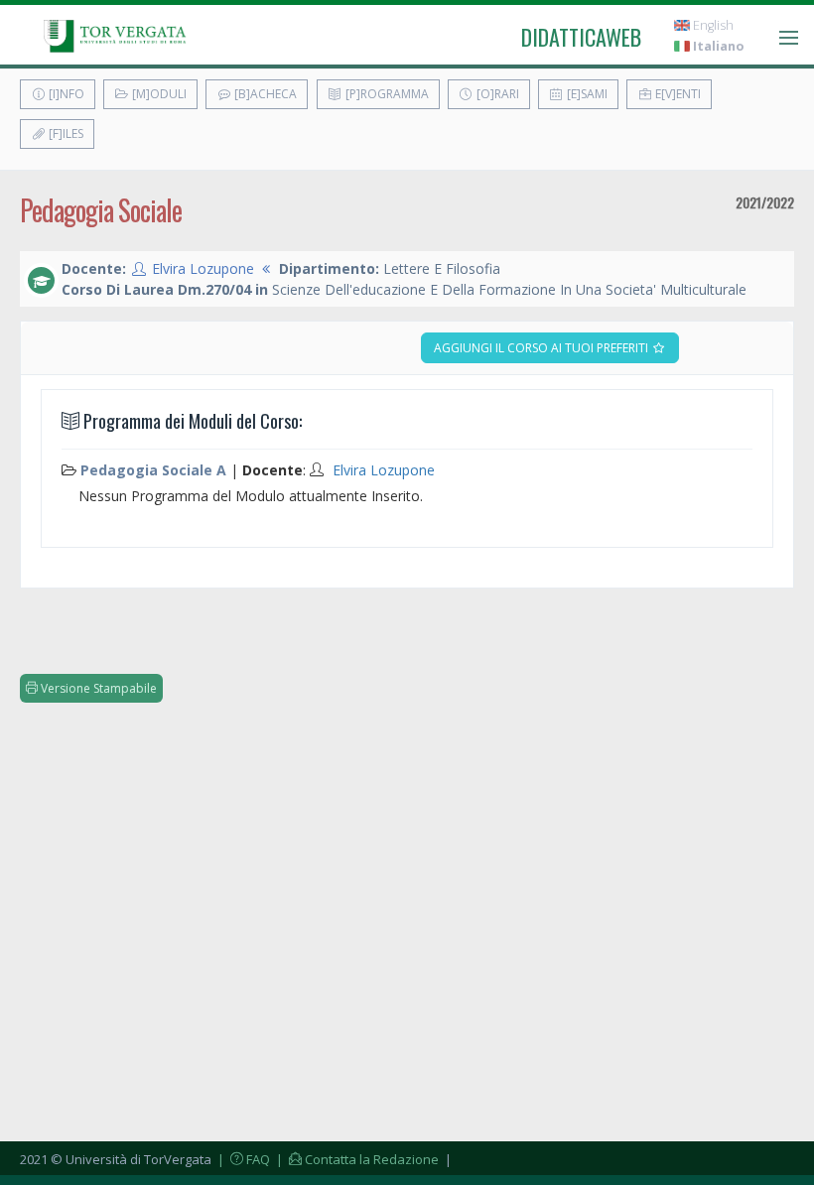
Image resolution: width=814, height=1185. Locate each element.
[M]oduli (158, 93)
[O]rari (496, 93)
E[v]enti (676, 93)
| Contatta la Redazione (356, 1159)
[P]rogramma (385, 93)
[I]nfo (65, 93)
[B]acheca (264, 93)
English (712, 25)
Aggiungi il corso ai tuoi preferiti (542, 347)
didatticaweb (581, 37)
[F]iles (64, 133)
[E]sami (586, 93)
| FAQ (242, 1159)
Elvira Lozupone (203, 268)
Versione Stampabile (97, 688)
